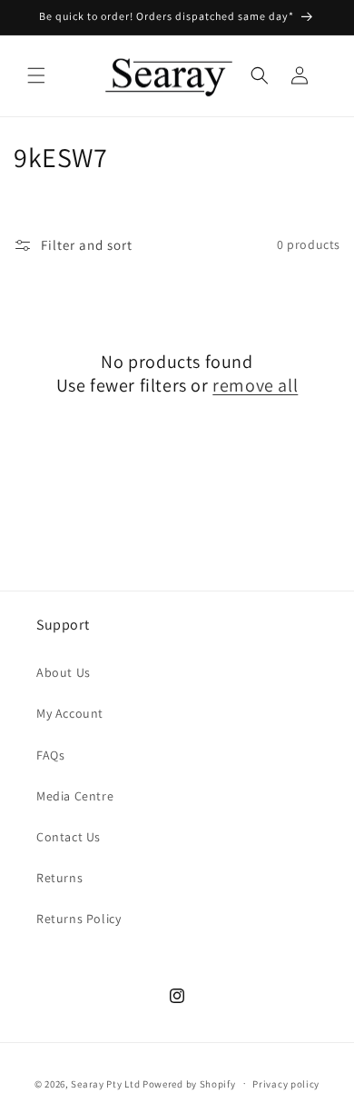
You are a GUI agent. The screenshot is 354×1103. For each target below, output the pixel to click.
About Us (63, 672)
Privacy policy (286, 1084)
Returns (59, 877)
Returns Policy (78, 918)
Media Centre (74, 796)
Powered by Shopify (189, 1083)
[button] (36, 75)
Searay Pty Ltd (105, 1083)
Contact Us (68, 837)
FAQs (50, 755)
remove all (255, 385)
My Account (69, 713)
